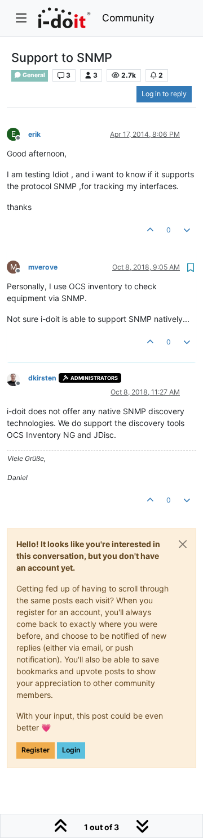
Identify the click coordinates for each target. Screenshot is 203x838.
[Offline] (17, 379)
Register (35, 750)
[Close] (183, 544)
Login (71, 750)
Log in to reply (164, 93)
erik (34, 134)
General (33, 75)
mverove (43, 267)
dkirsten (42, 378)
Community (128, 18)
